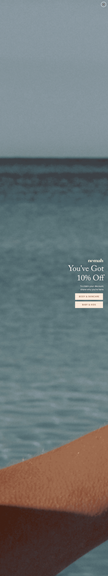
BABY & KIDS (89, 304)
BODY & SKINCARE (89, 296)
